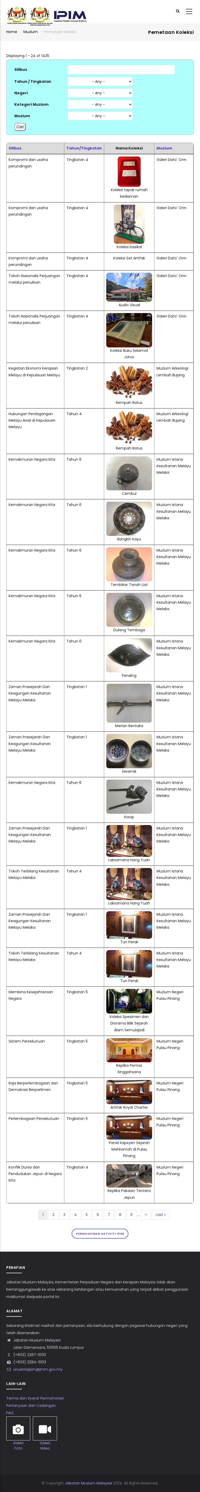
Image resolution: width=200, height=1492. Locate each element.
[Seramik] (129, 737)
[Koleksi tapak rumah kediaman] (129, 159)
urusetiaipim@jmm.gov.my (37, 1369)
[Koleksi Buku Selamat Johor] (129, 316)
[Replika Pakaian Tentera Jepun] (129, 1167)
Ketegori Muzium (31, 104)
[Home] (46, 11)
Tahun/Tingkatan (84, 148)
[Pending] (129, 641)
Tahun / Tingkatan (32, 81)
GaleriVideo (45, 1445)
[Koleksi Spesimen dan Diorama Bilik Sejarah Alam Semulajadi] (129, 992)
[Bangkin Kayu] (129, 504)
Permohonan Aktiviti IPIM (100, 1234)
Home (11, 31)
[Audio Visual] (129, 275)
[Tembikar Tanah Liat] (129, 550)
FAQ (10, 1412)
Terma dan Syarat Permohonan (35, 1398)
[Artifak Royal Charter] (129, 1083)
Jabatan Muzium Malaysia (88, 1483)
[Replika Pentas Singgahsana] (129, 1041)
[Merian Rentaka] (129, 686)
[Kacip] (129, 782)
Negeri (21, 93)
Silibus (20, 69)
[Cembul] (129, 459)
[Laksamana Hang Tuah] (129, 828)
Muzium (30, 31)
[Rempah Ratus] (129, 368)
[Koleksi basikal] (129, 207)
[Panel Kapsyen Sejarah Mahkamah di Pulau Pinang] (129, 1118)
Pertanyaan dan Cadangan (31, 1405)
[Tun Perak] (129, 914)
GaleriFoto (18, 1445)
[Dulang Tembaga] (129, 595)
